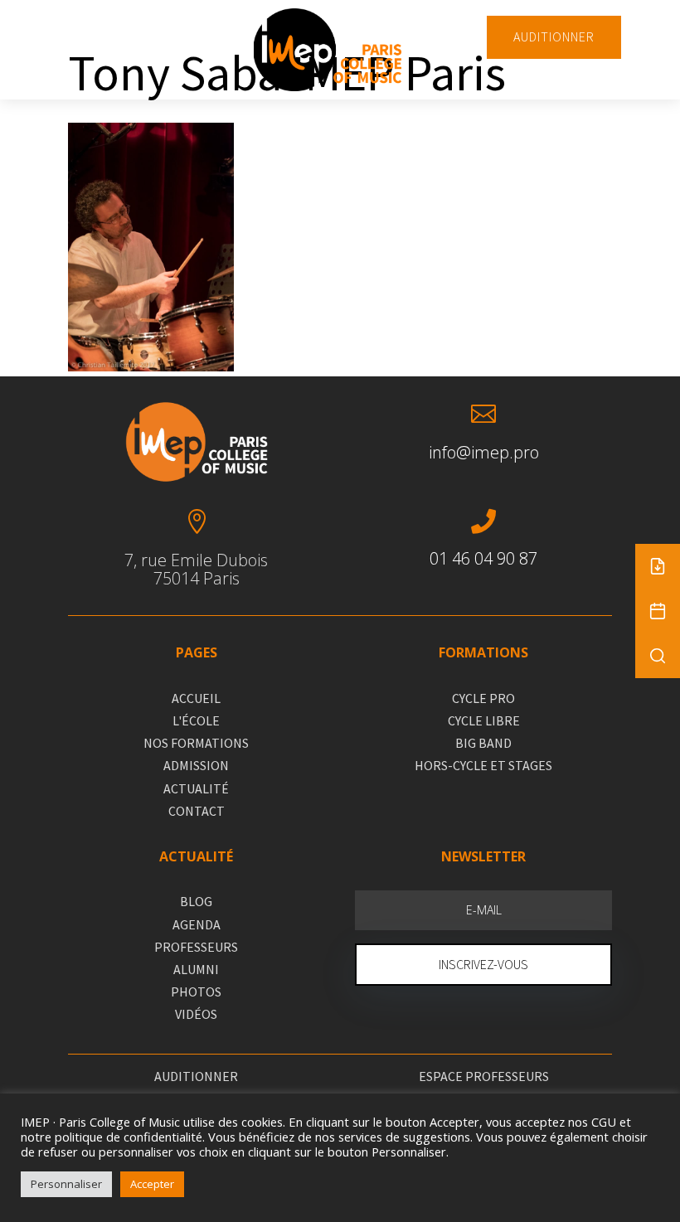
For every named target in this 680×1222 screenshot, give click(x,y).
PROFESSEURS (196, 946)
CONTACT (196, 811)
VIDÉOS (196, 1014)
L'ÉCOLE (196, 720)
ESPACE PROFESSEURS (484, 1076)
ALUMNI (196, 969)
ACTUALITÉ (196, 788)
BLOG (196, 901)
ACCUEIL (196, 698)
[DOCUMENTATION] (657, 566)
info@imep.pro (484, 452)
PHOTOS (196, 991)
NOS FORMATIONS (196, 743)
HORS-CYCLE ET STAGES (483, 765)
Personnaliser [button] (66, 1183)
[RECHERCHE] (657, 655)
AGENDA (196, 924)
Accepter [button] (152, 1183)
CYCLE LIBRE (484, 720)
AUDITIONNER (554, 36)
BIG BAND (483, 743)
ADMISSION (196, 765)
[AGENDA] (657, 611)
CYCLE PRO (483, 698)
